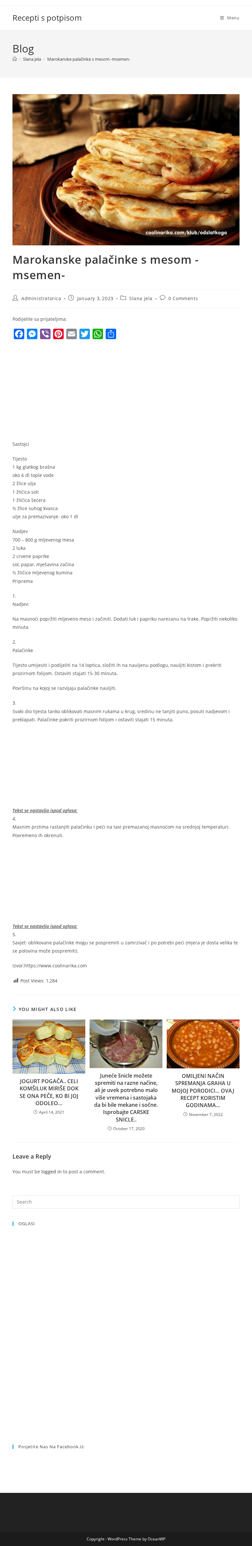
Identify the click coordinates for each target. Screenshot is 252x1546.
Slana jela (141, 298)
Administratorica (41, 298)
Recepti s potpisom (47, 17)
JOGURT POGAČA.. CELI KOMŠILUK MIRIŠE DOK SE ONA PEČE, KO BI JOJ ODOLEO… (49, 1092)
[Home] (14, 59)
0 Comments (183, 298)
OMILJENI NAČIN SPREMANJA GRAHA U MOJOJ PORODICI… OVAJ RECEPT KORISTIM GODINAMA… (203, 1090)
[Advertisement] (67, 392)
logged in (51, 1171)
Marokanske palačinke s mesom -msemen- (88, 59)
